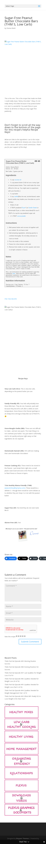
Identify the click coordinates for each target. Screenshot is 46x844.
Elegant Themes (22, 838)
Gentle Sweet (32, 207)
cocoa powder (21, 216)
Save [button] (36, 161)
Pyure (23, 207)
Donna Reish (11, 28)
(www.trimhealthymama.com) (15, 488)
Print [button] (39, 161)
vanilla (16, 196)
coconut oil (17, 180)
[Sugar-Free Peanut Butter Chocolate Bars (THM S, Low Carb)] (23, 68)
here (14, 273)
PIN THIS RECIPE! (11, 299)
